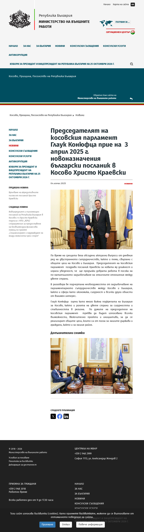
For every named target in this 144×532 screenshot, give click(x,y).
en (133, 4)
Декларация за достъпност (23, 465)
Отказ (66, 524)
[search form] (131, 64)
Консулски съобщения (84, 46)
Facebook (59, 416)
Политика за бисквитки (21, 461)
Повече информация (90, 524)
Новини (60, 46)
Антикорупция (18, 55)
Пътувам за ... (123, 22)
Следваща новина (18, 207)
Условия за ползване (19, 457)
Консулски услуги (114, 46)
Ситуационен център (118, 32)
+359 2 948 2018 (17, 488)
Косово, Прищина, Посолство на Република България (41, 115)
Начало (106, 4)
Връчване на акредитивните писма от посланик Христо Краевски (23, 195)
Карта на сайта (121, 4)
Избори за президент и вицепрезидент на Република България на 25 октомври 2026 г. (62, 63)
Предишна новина (18, 187)
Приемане (47, 524)
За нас (27, 46)
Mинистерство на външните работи (97, 98)
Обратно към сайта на (104, 95)
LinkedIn (66, 416)
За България (43, 46)
